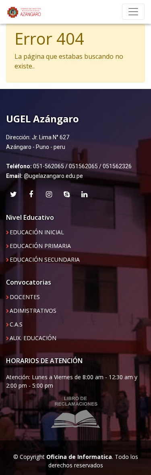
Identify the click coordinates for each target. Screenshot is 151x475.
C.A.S (16, 324)
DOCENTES (25, 297)
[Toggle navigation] (133, 12)
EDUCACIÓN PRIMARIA (40, 246)
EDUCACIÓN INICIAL (37, 232)
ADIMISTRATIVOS (33, 311)
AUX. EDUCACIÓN (33, 338)
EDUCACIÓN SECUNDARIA (45, 259)
